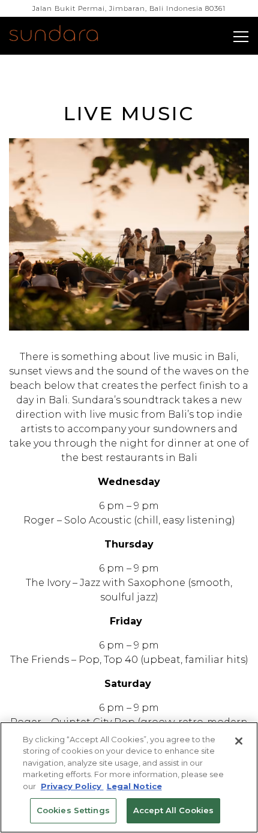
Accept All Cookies (173, 810)
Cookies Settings (73, 810)
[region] (129, 777)
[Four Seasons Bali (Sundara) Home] (67, 35)
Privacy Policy (72, 786)
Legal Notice (134, 786)
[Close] (239, 741)
